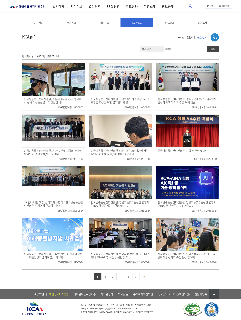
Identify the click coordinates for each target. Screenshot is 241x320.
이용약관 (39, 294)
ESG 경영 (113, 6)
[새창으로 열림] (193, 309)
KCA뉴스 (137, 22)
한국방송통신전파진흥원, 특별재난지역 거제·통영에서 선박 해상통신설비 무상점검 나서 (52, 101)
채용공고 (71, 22)
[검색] (190, 6)
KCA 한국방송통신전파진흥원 (27, 5)
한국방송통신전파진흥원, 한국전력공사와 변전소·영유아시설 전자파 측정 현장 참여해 (186, 255)
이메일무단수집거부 (85, 294)
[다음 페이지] (136, 276)
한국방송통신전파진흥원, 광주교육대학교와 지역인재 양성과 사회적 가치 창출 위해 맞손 (187, 101)
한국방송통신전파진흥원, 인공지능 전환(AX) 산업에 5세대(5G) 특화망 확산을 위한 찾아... (120, 255)
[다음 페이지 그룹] (143, 276)
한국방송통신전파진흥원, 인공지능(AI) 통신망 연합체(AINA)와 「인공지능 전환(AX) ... (187, 204)
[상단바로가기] (214, 294)
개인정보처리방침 (59, 294)
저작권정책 (107, 294)
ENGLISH (226, 6)
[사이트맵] (197, 6)
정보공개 (168, 6)
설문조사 (202, 22)
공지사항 (38, 22)
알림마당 (58, 6)
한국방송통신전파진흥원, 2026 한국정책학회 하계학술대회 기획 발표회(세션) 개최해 (53, 152)
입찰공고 (104, 22)
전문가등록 (201, 294)
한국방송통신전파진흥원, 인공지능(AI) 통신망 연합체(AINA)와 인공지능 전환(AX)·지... (120, 204)
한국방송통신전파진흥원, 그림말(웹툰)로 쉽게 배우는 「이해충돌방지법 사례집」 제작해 (53, 255)
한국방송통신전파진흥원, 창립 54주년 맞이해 (183, 150)
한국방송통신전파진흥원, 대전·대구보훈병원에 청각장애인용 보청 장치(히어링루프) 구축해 (119, 152)
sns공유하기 (215, 37)
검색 (213, 49)
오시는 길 (123, 294)
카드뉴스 (169, 22)
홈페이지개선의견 (143, 294)
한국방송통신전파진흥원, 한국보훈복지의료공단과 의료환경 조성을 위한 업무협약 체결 (120, 101)
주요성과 (132, 6)
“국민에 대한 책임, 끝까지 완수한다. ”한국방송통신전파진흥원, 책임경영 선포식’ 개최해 (53, 204)
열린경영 (94, 6)
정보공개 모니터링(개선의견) (174, 294)
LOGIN (212, 6)
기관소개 (150, 6)
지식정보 (76, 6)
